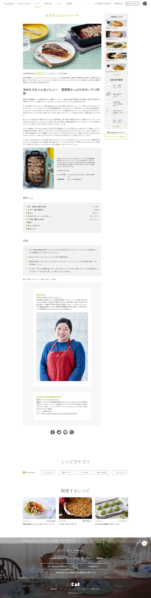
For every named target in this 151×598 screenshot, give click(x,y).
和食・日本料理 (101, 472)
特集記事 (69, 4)
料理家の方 (118, 3)
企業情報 (54, 589)
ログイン (132, 4)
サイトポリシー (83, 589)
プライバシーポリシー (67, 589)
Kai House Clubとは (24, 4)
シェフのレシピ (48, 472)
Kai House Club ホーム (31, 540)
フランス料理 (84, 472)
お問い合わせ (95, 589)
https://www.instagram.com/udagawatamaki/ (59, 413)
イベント (59, 4)
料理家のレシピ (66, 472)
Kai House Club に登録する (116, 137)
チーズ (51, 73)
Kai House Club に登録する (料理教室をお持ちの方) (75, 572)
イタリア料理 (62, 73)
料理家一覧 (47, 4)
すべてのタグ (119, 472)
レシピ (37, 4)
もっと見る (116, 74)
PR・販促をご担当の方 (103, 3)
